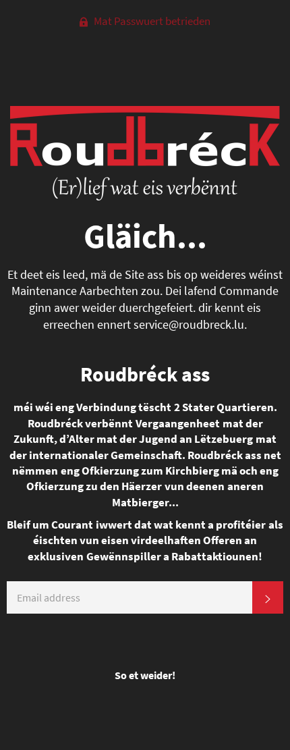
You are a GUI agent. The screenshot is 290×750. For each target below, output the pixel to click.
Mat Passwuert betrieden (151, 21)
